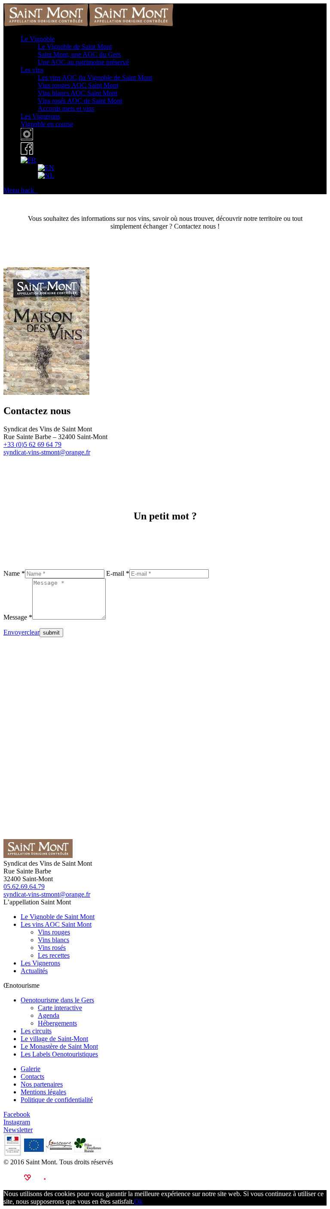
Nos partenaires (42, 1084)
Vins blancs (53, 939)
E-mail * (117, 573)
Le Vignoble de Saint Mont (58, 916)
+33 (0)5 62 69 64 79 (32, 444)
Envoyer (15, 632)
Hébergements (57, 1023)
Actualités (34, 970)
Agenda (48, 1015)
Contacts (32, 1076)
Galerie (30, 1068)
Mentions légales (43, 1092)
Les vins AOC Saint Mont (56, 924)
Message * (17, 617)
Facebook (16, 1114)
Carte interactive (60, 1007)
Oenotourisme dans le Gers (57, 1000)
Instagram (16, 1122)
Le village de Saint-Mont (54, 1038)
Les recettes (54, 955)
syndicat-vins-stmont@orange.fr (46, 452)
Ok (138, 1201)
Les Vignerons (40, 963)
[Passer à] (28, 160)
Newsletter (18, 1129)
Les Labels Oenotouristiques (59, 1054)
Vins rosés (52, 947)
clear (33, 632)
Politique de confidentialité (57, 1099)
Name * (14, 573)
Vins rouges (54, 932)
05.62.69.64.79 (24, 886)
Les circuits (36, 1031)
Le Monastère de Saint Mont (59, 1046)
